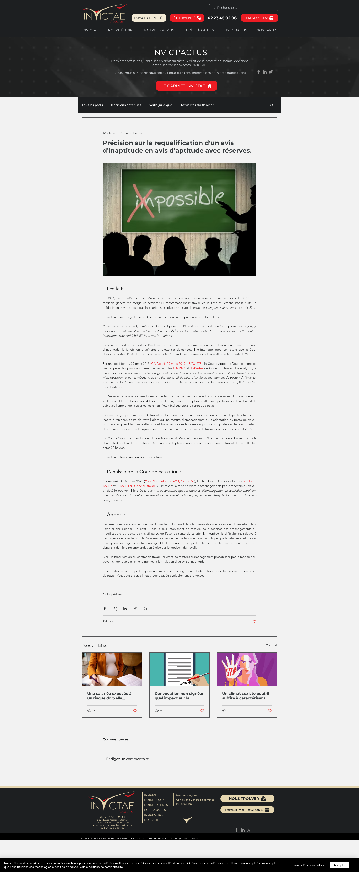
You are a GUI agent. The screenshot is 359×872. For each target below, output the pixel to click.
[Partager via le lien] (135, 609)
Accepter (339, 865)
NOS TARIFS (152, 819)
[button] (187, 18)
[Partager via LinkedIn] (125, 609)
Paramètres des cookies (308, 865)
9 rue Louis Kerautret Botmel (112, 819)
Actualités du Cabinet (197, 105)
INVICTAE (150, 794)
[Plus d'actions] (253, 132)
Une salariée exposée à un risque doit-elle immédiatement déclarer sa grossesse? (111, 695)
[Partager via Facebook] (105, 609)
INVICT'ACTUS (153, 814)
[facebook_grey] (237, 830)
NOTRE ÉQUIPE (154, 799)
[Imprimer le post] (145, 609)
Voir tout (271, 645)
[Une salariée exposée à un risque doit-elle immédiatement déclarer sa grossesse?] (112, 669)
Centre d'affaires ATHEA (112, 817)
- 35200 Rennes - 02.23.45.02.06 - (112, 822)
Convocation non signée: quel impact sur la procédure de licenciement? (179, 695)
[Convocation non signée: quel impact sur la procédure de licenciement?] (179, 669)
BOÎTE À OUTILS (155, 809)
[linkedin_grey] (265, 72)
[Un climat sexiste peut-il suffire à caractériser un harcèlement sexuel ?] (247, 669)
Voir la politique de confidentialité (101, 867)
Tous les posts (92, 105)
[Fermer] (354, 865)
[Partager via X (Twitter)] (115, 609)
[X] (249, 830)
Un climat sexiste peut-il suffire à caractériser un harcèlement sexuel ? (245, 695)
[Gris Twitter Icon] (271, 72)
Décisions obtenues (126, 105)
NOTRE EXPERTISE (156, 804)
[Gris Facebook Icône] (259, 72)
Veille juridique (160, 105)
